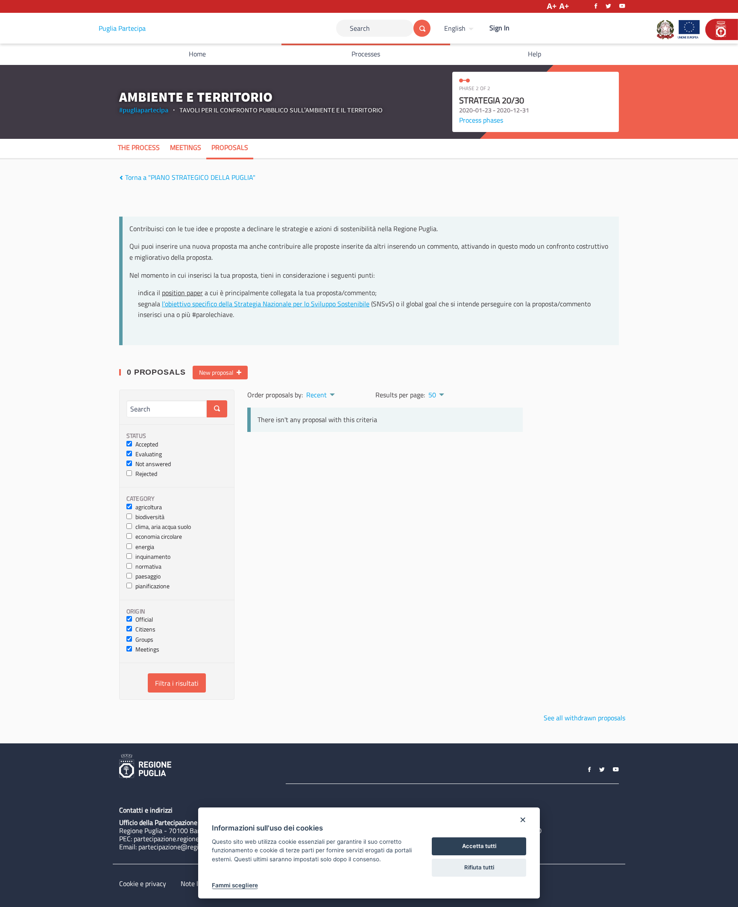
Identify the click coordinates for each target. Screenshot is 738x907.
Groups (144, 639)
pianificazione (152, 586)
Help (534, 54)
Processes (365, 54)
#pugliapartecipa (143, 110)
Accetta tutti (479, 845)
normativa (148, 566)
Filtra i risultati (177, 683)
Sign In (499, 28)
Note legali (196, 883)
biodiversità (149, 517)
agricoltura (148, 507)
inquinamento (152, 557)
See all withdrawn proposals (584, 718)
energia (144, 547)
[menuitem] (460, 28)
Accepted (146, 444)
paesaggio (148, 576)
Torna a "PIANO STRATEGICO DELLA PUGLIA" (189, 177)
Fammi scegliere (235, 885)
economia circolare (158, 536)
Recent (316, 394)
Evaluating (148, 454)
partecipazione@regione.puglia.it (186, 847)
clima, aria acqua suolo (163, 527)
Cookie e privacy (142, 883)
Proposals (229, 147)
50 (432, 394)
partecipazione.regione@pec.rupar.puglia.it (195, 839)
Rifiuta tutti (479, 867)
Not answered (153, 464)
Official (144, 619)
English (455, 28)
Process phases (481, 120)
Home (197, 54)
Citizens (145, 629)
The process (139, 147)
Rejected (146, 474)
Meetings (185, 147)
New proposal (216, 372)
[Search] (421, 28)
